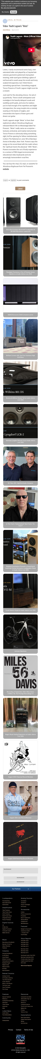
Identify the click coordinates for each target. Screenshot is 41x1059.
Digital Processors (7, 929)
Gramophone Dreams (7, 961)
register (13, 180)
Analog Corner (6, 976)
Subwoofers (5, 904)
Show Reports (26, 938)
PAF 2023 (23, 963)
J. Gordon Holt (24, 932)
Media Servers (6, 932)
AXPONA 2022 (25, 944)
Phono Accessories (26, 914)
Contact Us (24, 1000)
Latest (20, 188)
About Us (23, 1002)
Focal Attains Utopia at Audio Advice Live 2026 (20, 610)
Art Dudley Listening (7, 978)
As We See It (5, 955)
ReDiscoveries (5, 966)
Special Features (6, 997)
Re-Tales (4, 968)
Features (4, 948)
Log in (5, 180)
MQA (3, 1008)
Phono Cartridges (25, 904)
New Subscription (25, 1017)
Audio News (5, 1013)
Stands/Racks (24, 919)
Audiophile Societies (26, 997)
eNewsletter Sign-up (26, 998)
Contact (18, 1030)
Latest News (6, 1011)
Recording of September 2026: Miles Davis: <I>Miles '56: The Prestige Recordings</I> (20, 693)
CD (3, 925)
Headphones (24, 921)
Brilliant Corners (6, 959)
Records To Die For (7, 944)
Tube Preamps (6, 910)
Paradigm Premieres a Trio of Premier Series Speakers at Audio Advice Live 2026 (20, 273)
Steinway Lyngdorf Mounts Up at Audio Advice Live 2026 (20, 441)
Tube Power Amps (7, 912)
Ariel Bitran (14, 20)
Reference (4, 998)
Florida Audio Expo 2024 (27, 959)
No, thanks (5, 12)
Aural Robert (5, 957)
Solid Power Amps (7, 916)
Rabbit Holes (5, 964)
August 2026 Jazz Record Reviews (20, 818)
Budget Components (26, 929)
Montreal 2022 (24, 950)
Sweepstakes (5, 1020)
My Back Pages (6, 963)
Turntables (23, 901)
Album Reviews (6, 946)
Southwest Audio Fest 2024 (28, 955)
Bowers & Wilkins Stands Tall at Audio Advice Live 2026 (20, 399)
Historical (4, 1006)
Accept (13, 12)
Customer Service (25, 1004)
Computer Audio (6, 931)
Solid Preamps (6, 914)
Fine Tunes (5, 989)
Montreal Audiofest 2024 (27, 957)
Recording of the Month (8, 942)
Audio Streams (6, 981)
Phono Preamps (6, 919)
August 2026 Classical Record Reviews (20, 777)
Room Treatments (25, 917)
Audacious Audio (25, 931)
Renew (22, 1021)
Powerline (23, 916)
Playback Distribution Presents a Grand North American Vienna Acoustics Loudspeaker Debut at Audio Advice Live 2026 (20, 568)
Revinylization (6, 970)
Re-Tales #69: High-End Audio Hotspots (20, 483)
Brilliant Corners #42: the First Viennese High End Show (20, 356)
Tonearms (23, 902)
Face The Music (6, 987)
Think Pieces (5, 1004)
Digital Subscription (26, 1019)
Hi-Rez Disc (5, 927)
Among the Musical (7, 953)
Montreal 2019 (24, 952)
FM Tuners (23, 906)
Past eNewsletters (7, 1015)
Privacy (23, 1010)
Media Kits (23, 1008)
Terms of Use (24, 1012)
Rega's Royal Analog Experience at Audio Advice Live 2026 (20, 735)
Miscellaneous (24, 923)
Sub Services (24, 1023)
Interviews (5, 1002)
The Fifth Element (6, 979)
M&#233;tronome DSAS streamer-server (20, 315)
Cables (22, 912)
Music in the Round (7, 983)
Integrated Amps (6, 917)
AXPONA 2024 (25, 940)
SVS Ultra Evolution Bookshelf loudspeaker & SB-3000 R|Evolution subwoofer (20, 230)
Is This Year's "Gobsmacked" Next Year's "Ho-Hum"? (20, 525)
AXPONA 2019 (25, 946)
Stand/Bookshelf (6, 902)
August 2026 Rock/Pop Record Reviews (20, 858)
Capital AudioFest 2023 (27, 961)
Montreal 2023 (24, 949)
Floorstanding (6, 901)
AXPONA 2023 (25, 942)
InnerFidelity (24, 934)
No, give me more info (8, 8)
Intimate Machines (20, 651)
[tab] (20, 188)
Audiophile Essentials (7, 1000)
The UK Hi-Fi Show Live (27, 1006)
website (6, 169)
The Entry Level (6, 985)
